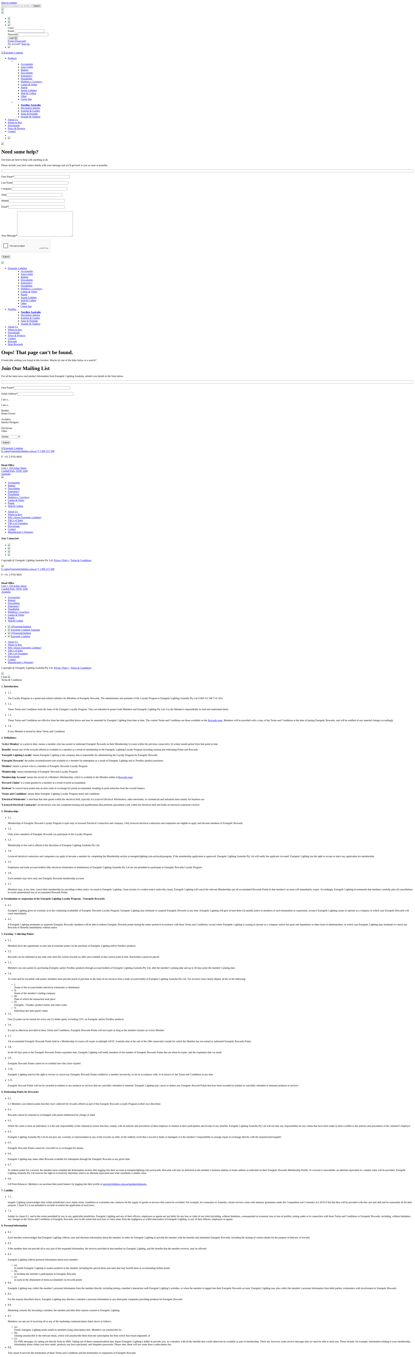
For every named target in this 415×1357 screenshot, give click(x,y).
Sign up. (25, 44)
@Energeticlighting (20, 626)
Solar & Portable (29, 113)
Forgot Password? (17, 41)
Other (24, 96)
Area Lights (27, 67)
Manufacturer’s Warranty (20, 532)
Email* (5, 206)
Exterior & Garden (30, 110)
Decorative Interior (30, 108)
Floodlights (26, 78)
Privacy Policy (61, 560)
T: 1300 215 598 (45, 451)
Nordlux (12, 309)
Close (4, 677)
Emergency (26, 75)
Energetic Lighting (17, 268)
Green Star (26, 99)
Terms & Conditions (81, 560)
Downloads (14, 125)
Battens (24, 70)
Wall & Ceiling (28, 93)
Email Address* (9, 393)
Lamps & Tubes (29, 84)
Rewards (12, 341)
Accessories (27, 64)
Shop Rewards (15, 344)
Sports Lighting (29, 90)
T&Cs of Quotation (18, 523)
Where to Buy (15, 122)
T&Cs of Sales (15, 520)
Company (6, 188)
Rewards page (215, 720)
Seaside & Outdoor (30, 116)
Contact (12, 131)
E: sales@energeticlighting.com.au (19, 451)
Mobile (5, 200)
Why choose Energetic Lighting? (25, 517)
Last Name (6, 182)
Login (12, 38)
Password (13, 34)
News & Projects (16, 128)
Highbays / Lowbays (31, 81)
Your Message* (9, 235)
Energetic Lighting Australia (25, 629)
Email (11, 31)
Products (12, 58)
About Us (13, 119)
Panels (24, 87)
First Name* (7, 176)
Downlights (27, 72)
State (3, 194)
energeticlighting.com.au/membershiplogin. (125, 1184)
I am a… (5, 399)
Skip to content (9, 2)
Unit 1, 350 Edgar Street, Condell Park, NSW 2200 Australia (14, 471)
